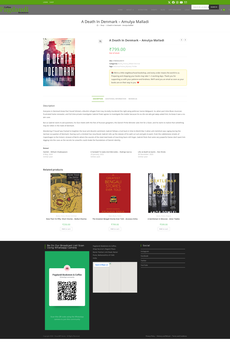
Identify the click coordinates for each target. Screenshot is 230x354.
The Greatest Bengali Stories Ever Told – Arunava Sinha (115, 219)
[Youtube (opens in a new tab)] (181, 2)
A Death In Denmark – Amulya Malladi (119, 25)
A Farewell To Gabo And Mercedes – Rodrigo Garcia (111, 152)
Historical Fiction (119, 66)
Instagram (145, 251)
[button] (100, 41)
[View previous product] (181, 40)
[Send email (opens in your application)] (185, 2)
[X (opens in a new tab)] (169, 2)
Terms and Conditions (179, 336)
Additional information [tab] (115, 99)
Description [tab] (98, 99)
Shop (52, 2)
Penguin (168, 216)
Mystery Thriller (131, 66)
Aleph (110, 216)
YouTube (144, 265)
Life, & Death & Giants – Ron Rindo (152, 152)
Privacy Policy (150, 336)
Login (45, 2)
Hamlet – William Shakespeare (55, 152)
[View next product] (185, 40)
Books (120, 64)
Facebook (144, 256)
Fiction (125, 64)
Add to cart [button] (66, 229)
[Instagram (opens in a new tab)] (177, 2)
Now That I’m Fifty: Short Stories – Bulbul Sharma (66, 219)
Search (214, 7)
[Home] (97, 25)
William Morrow (134, 64)
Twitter (143, 260)
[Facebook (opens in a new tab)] (173, 2)
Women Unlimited (71, 216)
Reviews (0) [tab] (133, 99)
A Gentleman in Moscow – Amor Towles (164, 219)
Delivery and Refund (163, 336)
